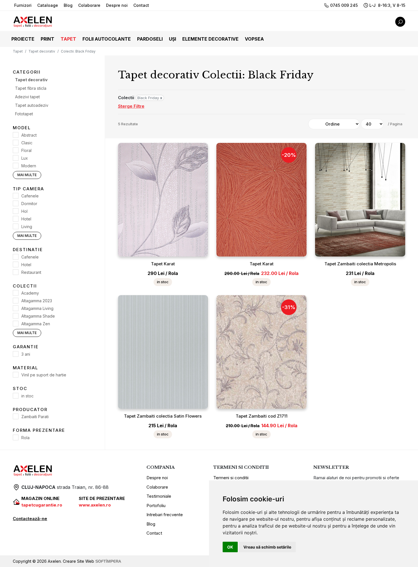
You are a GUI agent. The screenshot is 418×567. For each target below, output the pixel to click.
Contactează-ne (30, 518)
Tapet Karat (163, 263)
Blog (68, 5)
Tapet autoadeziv (31, 105)
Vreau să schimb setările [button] (267, 547)
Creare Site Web (78, 561)
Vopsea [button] (254, 39)
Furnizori (23, 5)
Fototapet (24, 114)
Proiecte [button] (22, 39)
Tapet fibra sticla (30, 88)
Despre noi (117, 5)
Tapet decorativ (41, 51)
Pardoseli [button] (150, 39)
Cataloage (47, 5)
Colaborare (89, 5)
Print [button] (47, 39)
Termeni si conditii (231, 477)
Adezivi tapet (27, 97)
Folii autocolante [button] (106, 39)
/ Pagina (395, 124)
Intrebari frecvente (164, 514)
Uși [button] (172, 39)
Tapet (18, 51)
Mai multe (27, 175)
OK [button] (230, 547)
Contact (141, 5)
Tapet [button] (68, 39)
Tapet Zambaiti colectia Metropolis (360, 263)
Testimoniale (158, 496)
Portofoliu (155, 505)
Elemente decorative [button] (210, 39)
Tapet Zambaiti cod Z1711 (261, 416)
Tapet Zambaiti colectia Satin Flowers (163, 416)
